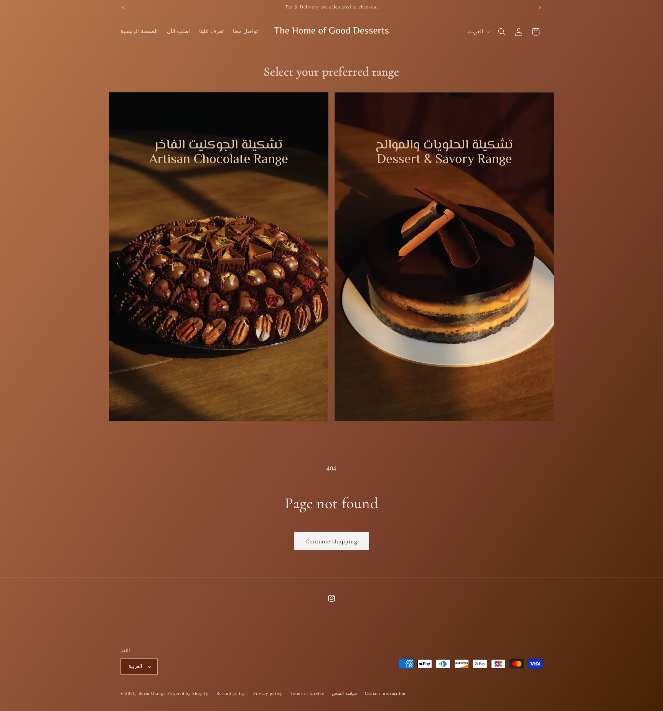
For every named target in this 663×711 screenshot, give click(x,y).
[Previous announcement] (123, 7)
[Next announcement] (539, 7)
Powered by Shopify (188, 693)
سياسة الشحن (344, 693)
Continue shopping (331, 541)
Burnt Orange (152, 693)
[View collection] (218, 256)
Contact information (385, 693)
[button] (501, 31)
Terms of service (307, 693)
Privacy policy (268, 693)
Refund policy (230, 693)
